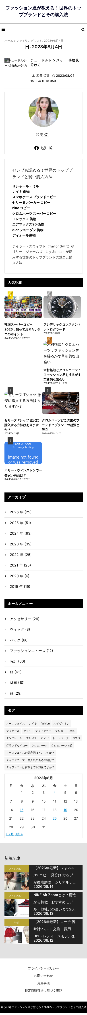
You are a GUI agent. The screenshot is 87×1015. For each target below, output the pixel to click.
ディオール (13, 731)
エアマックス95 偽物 (28, 224)
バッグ (19, 640)
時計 (7, 61)
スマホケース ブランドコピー (34, 197)
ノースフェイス (15, 723)
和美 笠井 (43, 75)
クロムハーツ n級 (61, 745)
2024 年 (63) (21, 533)
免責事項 (43, 983)
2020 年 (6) (19, 576)
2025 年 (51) (20, 523)
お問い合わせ (43, 976)
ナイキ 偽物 (21, 191)
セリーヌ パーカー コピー (31, 202)
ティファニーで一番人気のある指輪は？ (30, 760)
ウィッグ (20, 629)
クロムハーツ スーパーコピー (34, 213)
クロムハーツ (39, 745)
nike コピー (21, 208)
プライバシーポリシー (43, 968)
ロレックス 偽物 (24, 219)
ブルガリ (60, 731)
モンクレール (14, 738)
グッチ (27, 731)
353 (53, 81)
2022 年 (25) (21, 554)
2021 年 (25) (20, 565)
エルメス (31, 738)
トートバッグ (60, 738)
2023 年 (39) (21, 544)
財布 (17, 682)
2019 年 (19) (20, 586)
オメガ (45, 738)
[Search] (83, 29)
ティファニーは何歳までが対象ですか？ (30, 767)
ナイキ (33, 723)
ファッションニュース (31, 650)
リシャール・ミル (25, 186)
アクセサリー (24, 619)
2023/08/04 (65, 75)
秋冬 (72, 731)
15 (21, 810)
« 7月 (10, 834)
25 (55, 818)
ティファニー (43, 731)
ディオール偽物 (24, 235)
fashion (45, 723)
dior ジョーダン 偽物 (28, 230)
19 (65, 810)
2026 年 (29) (21, 512)
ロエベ (76, 738)
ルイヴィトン (62, 723)
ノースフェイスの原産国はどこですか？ (30, 752)
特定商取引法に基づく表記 (43, 990)
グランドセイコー (17, 745)
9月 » (19, 834)
